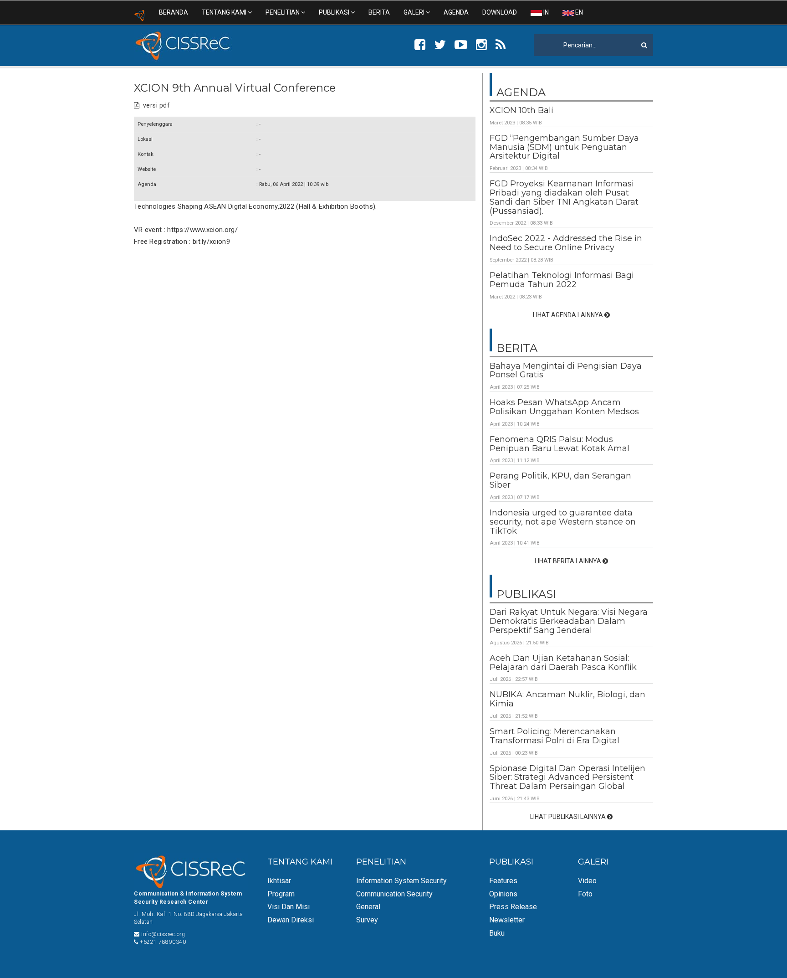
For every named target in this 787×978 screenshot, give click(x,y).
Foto (585, 894)
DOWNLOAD (499, 12)
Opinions (503, 894)
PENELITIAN (283, 12)
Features (503, 880)
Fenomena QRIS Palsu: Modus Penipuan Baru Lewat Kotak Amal (559, 443)
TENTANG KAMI (225, 12)
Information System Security (401, 880)
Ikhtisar (279, 880)
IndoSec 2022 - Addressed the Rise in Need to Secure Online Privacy (566, 242)
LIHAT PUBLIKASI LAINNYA (568, 816)
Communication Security (394, 894)
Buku (497, 933)
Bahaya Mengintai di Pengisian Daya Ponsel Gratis (566, 370)
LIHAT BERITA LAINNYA (569, 561)
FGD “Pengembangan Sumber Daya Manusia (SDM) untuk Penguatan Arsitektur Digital (564, 147)
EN (578, 12)
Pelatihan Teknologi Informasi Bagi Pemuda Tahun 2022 (562, 279)
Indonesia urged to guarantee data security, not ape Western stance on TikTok (563, 522)
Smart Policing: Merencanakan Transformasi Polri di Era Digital (554, 736)
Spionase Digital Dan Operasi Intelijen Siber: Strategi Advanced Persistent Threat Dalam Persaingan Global (567, 777)
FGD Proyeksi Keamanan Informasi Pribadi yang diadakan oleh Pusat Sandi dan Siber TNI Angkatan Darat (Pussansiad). (564, 197)
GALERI (415, 12)
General (368, 906)
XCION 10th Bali (521, 110)
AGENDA (456, 12)
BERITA (379, 12)
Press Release (513, 906)
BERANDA (173, 12)
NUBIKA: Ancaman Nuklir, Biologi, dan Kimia (567, 699)
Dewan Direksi (290, 920)
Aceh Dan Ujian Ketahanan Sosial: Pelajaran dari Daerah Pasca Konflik (563, 662)
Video (587, 880)
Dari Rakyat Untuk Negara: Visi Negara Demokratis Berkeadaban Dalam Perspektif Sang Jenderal (569, 621)
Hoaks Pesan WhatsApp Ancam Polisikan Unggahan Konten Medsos (564, 407)
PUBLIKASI (335, 12)
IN (545, 12)
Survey (367, 920)
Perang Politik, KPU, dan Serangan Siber (560, 480)
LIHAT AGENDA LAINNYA (568, 315)
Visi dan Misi (288, 906)
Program (281, 894)
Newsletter (507, 920)
